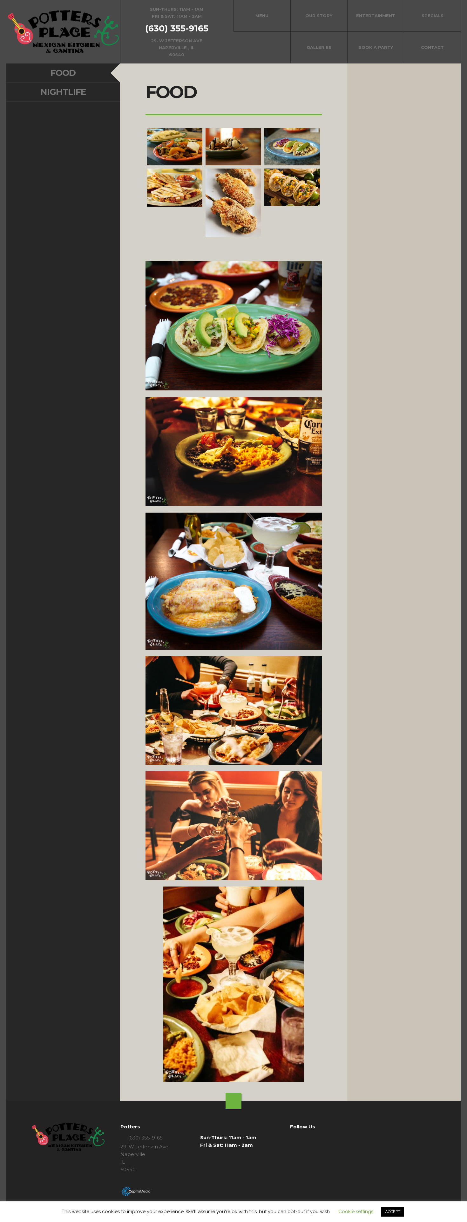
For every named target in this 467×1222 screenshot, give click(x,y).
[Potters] (63, 31)
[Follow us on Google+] (310, 1138)
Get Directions (177, 31)
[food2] (233, 203)
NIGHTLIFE (63, 92)
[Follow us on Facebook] (292, 1138)
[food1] (175, 188)
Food (63, 73)
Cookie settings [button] (355, 1211)
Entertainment (375, 15)
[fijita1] (175, 146)
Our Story (318, 15)
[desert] (233, 146)
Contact (432, 47)
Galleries (319, 47)
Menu (261, 15)
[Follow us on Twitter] (301, 1138)
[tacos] (292, 146)
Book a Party (375, 47)
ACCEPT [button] (392, 1211)
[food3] (292, 187)
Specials (432, 15)
